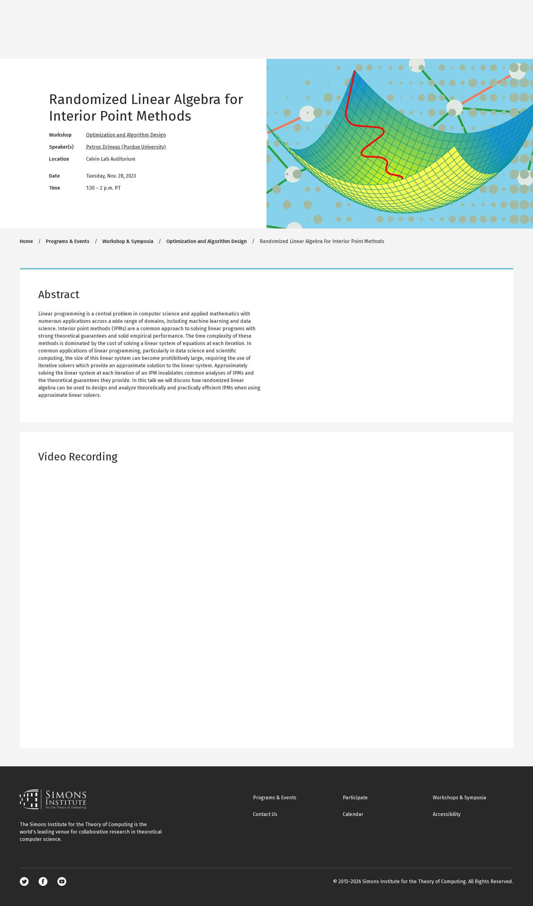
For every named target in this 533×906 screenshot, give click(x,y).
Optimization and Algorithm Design (126, 135)
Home (26, 241)
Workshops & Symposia (459, 798)
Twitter (24, 881)
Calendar (353, 814)
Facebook (43, 881)
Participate (355, 798)
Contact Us (265, 814)
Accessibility (447, 814)
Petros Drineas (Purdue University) (126, 147)
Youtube (61, 881)
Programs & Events (67, 241)
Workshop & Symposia (127, 241)
